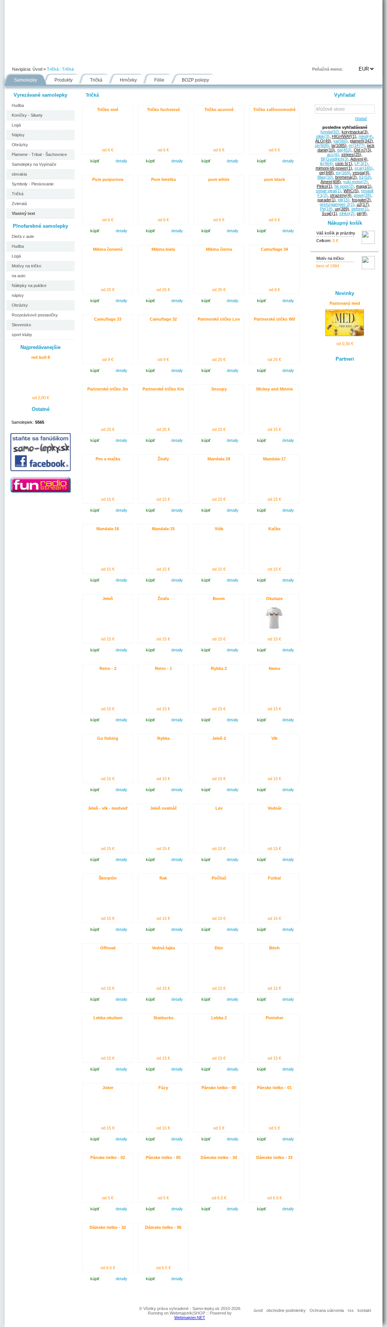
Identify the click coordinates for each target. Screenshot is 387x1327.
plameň (361, 141)
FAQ (228, 58)
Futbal (274, 878)
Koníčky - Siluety (27, 115)
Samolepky (25, 80)
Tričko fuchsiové (163, 109)
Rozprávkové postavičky (35, 315)
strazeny (340, 195)
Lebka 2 (219, 1017)
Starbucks (163, 1017)
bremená (346, 177)
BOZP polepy (195, 80)
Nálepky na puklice (29, 285)
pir (362, 213)
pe (326, 172)
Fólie (164, 58)
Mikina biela (163, 249)
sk (322, 145)
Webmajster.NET (189, 1317)
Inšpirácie (196, 58)
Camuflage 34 (274, 249)
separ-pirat (328, 190)
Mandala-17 (274, 459)
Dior (219, 948)
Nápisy (18, 135)
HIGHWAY (344, 136)
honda (329, 132)
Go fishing (107, 738)
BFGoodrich (334, 159)
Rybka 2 (219, 668)
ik (326, 163)
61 (365, 177)
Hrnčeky (128, 80)
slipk (323, 136)
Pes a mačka (108, 459)
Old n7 (362, 150)
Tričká (68, 69)
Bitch (274, 948)
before (359, 209)
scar (363, 168)
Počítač (219, 878)
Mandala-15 (163, 528)
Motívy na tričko (26, 266)
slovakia (19, 174)
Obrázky (20, 144)
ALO (323, 141)
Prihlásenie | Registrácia (352, 58)
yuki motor (355, 181)
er (357, 145)
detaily (121, 161)
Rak (163, 878)
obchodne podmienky (286, 1310)
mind (366, 136)
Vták (219, 528)
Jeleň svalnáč (163, 808)
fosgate (361, 200)
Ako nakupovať (92, 58)
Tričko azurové (219, 109)
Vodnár (275, 808)
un (342, 209)
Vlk (274, 738)
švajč (329, 213)
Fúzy (163, 1087)
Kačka (274, 528)
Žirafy (163, 459)
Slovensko (21, 324)
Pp (326, 209)
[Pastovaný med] (344, 334)
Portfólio (50, 58)
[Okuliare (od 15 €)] (274, 630)
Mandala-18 (218, 459)
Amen (330, 181)
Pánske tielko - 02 (107, 1157)
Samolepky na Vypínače (34, 164)
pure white (218, 179)
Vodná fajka (163, 948)
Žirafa (163, 598)
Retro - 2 (107, 668)
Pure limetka (163, 179)
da (344, 150)
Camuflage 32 (163, 319)
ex (343, 172)
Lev (219, 808)
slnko (346, 213)
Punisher (274, 1017)
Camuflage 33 (107, 319)
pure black (274, 179)
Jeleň (107, 598)
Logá (16, 125)
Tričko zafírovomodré (274, 109)
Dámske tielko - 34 (219, 1157)
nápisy (18, 295)
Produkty (63, 80)
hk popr (344, 186)
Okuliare (274, 598)
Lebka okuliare (107, 1017)
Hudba (18, 105)
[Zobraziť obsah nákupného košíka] (368, 242)
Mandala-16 (107, 528)
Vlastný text (23, 213)
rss (351, 1310)
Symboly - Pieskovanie (33, 184)
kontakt (364, 1310)
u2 (363, 204)
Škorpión (108, 878)
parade (326, 200)
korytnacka (355, 132)
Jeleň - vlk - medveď (108, 808)
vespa (361, 172)
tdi (344, 200)
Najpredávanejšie (40, 347)
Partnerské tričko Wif (274, 319)
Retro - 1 (163, 668)
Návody (133, 58)
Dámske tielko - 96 (163, 1227)
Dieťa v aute (23, 236)
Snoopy (219, 389)
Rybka (163, 738)
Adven (358, 159)
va (340, 141)
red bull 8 (40, 357)
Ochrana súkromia (327, 1310)
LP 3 (361, 163)
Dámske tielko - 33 (274, 1157)
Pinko (324, 186)
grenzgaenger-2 (337, 204)
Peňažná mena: (327, 69)
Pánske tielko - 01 (274, 1087)
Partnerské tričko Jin (107, 389)
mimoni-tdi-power (334, 168)
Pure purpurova (107, 179)
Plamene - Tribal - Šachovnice (39, 154)
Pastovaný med (345, 303)
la (339, 145)
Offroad (108, 948)
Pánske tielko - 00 (218, 1087)
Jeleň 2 (219, 738)
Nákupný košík (345, 223)
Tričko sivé (107, 109)
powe (362, 195)
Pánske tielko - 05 (163, 1157)
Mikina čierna (219, 249)
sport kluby (22, 334)
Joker (107, 1087)
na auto (18, 275)
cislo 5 (343, 163)
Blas (325, 177)
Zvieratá (19, 203)
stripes (351, 154)
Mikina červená (107, 249)
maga (364, 186)
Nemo (274, 668)
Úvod (18, 58)
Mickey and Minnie (274, 389)
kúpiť (94, 161)
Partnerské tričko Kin (163, 389)
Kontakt (259, 58)
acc (333, 154)
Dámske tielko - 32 (108, 1227)
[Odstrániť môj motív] (368, 267)
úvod (258, 1310)
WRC (351, 190)
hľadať (360, 118)
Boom (219, 598)
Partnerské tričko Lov (219, 319)
